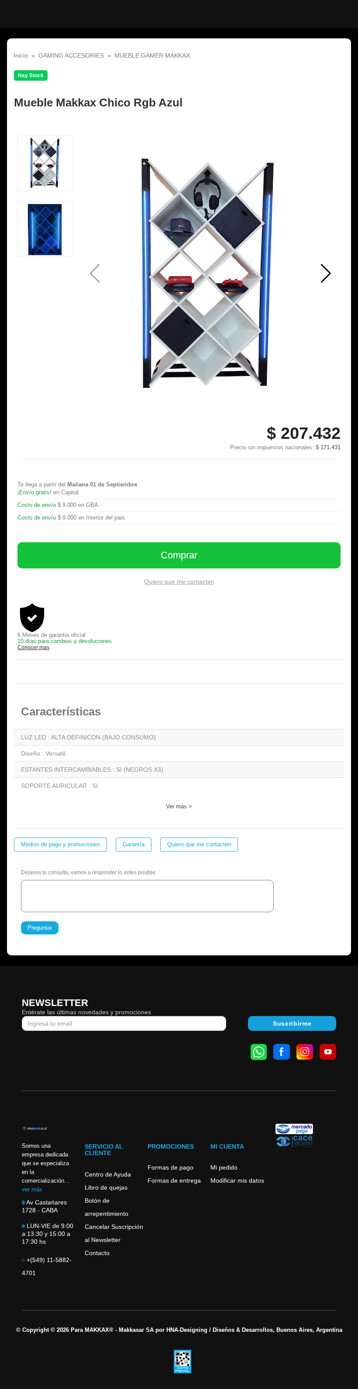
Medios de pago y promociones (60, 844)
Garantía (134, 844)
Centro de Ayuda (108, 1174)
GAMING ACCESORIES (71, 55)
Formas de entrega (174, 1180)
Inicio (21, 55)
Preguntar (40, 927)
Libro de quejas (106, 1187)
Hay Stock (31, 75)
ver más (32, 1189)
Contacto (97, 1252)
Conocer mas (33, 647)
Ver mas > (179, 806)
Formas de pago (170, 1167)
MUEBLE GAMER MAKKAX (152, 55)
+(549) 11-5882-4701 (47, 1266)
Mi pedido (224, 1167)
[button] (326, 273)
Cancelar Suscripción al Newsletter (114, 1233)
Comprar (179, 555)
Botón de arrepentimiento (106, 1207)
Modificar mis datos (237, 1180)
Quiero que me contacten (179, 581)
